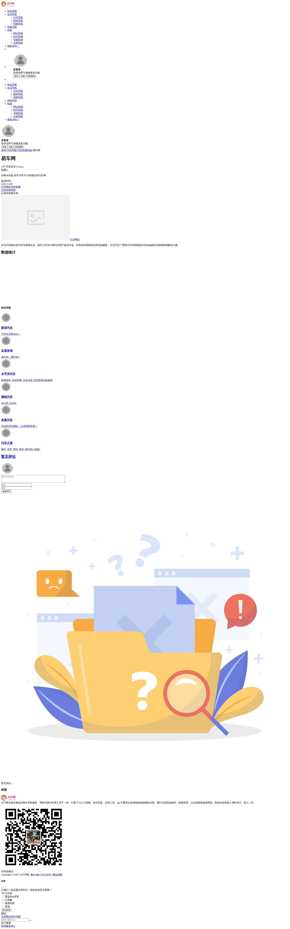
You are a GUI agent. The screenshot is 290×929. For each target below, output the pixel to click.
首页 (3, 150)
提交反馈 (6, 910)
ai (14, 926)
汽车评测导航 (25, 150)
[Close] (2, 887)
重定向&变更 (11, 896)
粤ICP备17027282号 (41, 874)
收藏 (4, 169)
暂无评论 (8, 456)
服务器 (9, 926)
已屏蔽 (8, 900)
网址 (8, 916)
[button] (3, 913)
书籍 (18, 916)
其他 (7, 906)
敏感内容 (9, 903)
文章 (3, 916)
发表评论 (6, 491)
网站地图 (57, 874)
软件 (13, 916)
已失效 (8, 893)
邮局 (3, 926)
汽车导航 (12, 150)
